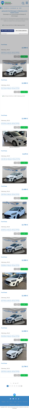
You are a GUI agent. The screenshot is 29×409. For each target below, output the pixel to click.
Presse (11, 401)
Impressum (25, 401)
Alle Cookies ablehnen (21, 30)
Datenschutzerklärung (23, 33)
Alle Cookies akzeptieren (7, 30)
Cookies (17, 404)
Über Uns (20, 401)
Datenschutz (12, 404)
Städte (15, 401)
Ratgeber (4, 401)
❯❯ (21, 385)
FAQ (8, 401)
